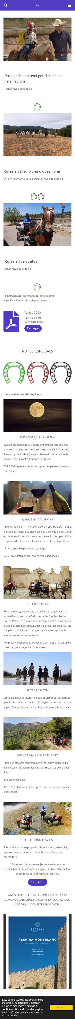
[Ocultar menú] (69, 5)
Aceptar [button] (61, 1007)
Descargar (33, 328)
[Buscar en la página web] (5, 5)
